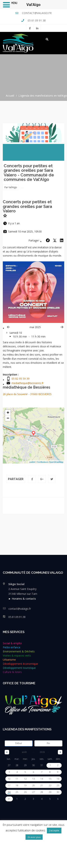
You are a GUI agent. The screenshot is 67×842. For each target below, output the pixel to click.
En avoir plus (34, 837)
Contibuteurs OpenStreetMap (50, 461)
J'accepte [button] (54, 830)
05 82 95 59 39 (20, 378)
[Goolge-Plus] (42, 479)
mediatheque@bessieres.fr (28, 383)
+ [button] (8, 412)
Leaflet (32, 461)
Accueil (10, 95)
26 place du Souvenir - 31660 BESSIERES (27, 394)
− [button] (8, 418)
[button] (61, 240)
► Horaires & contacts (22, 598)
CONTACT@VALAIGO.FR (36, 13)
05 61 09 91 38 (36, 20)
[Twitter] (52, 479)
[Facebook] (32, 479)
